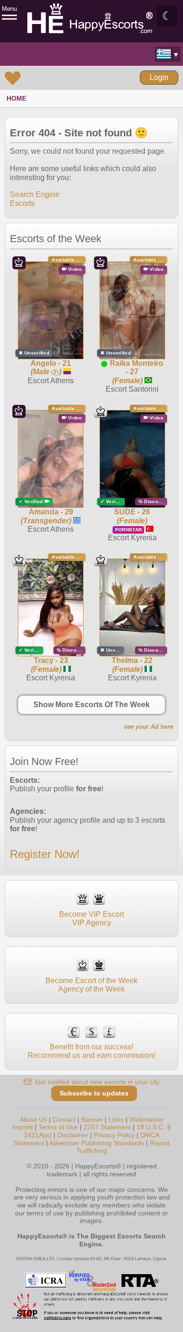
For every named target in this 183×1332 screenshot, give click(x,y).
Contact (64, 1119)
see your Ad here (148, 726)
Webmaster (147, 1119)
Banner (92, 1119)
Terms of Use (58, 1127)
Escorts (22, 203)
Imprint (22, 1127)
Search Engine (35, 194)
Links (116, 1119)
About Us (33, 1119)
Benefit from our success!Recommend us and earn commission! (91, 1051)
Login (159, 77)
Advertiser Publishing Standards (96, 1143)
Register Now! (45, 854)
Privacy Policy (114, 1135)
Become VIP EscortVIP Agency (91, 918)
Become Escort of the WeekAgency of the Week (91, 985)
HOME (16, 98)
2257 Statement (107, 1127)
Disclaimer (72, 1135)
